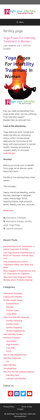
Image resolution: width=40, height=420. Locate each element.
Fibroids (9, 307)
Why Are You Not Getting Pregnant (18, 372)
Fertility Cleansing (14, 321)
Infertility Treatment (12, 358)
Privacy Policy (9, 407)
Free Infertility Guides (13, 334)
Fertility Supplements (15, 331)
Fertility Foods (12, 324)
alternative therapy (15, 221)
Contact (20, 409)
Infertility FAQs (12, 375)
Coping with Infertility (12, 297)
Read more (8, 210)
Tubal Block (11, 314)
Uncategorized (9, 368)
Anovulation (11, 341)
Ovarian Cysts (12, 310)
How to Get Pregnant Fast (15, 355)
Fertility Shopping (14, 327)
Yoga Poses (14, 225)
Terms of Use (26, 407)
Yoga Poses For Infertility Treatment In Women (19, 39)
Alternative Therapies (16, 218)
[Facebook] (17, 393)
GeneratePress (20, 416)
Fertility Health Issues (13, 300)
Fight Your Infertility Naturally (16, 317)
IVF (7, 361)
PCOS (8, 351)
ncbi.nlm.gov (9, 153)
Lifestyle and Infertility (16, 378)
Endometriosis (12, 303)
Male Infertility (9, 365)
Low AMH (10, 348)
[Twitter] (23, 393)
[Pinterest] (10, 393)
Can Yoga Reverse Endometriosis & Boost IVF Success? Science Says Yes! (19, 255)
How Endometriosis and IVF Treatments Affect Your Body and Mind (18, 265)
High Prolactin (12, 344)
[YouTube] (29, 393)
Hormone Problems (12, 338)
